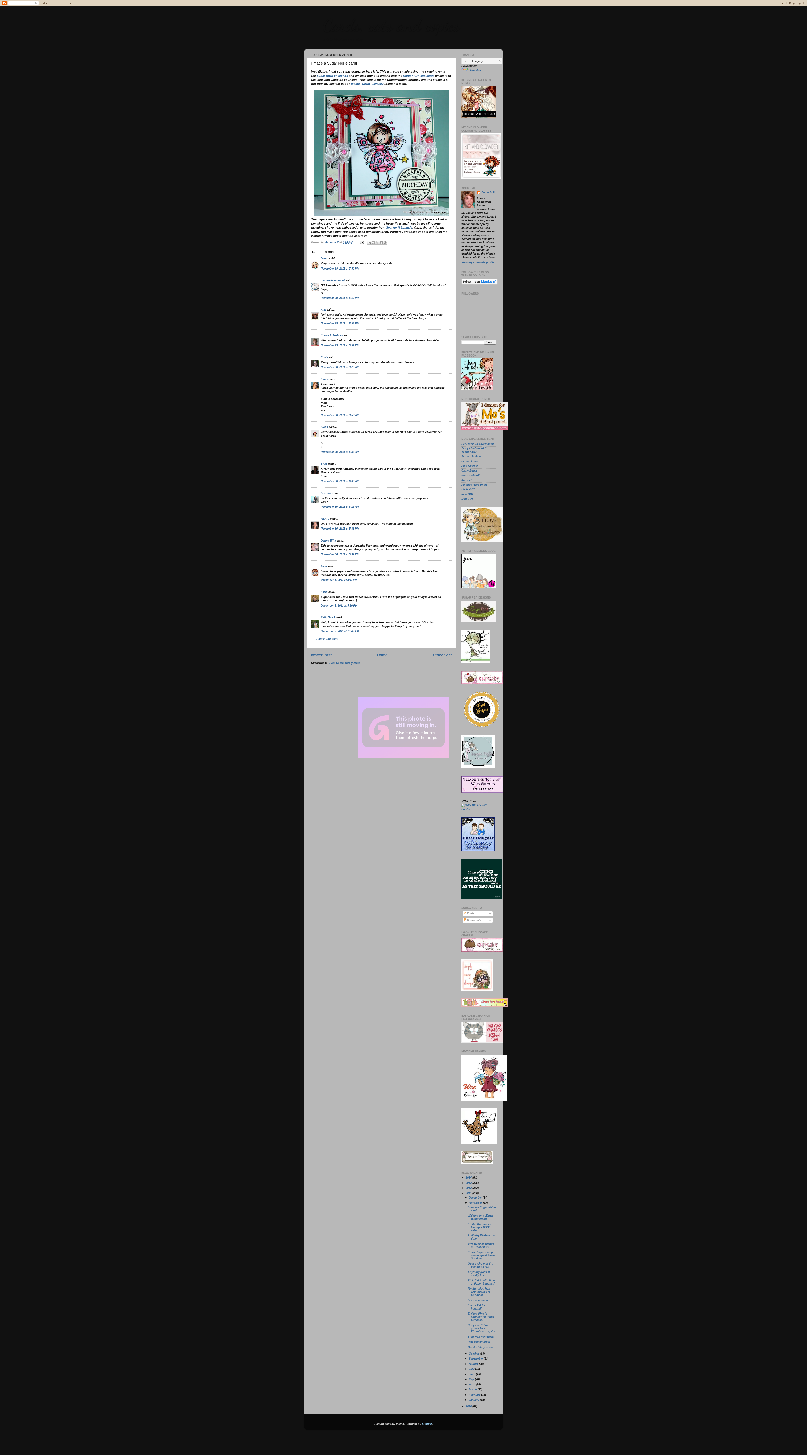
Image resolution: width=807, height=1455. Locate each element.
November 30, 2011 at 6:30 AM (340, 481)
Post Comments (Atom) (344, 663)
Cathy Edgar (469, 470)
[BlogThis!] (373, 243)
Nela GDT (467, 494)
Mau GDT (467, 498)
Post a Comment (327, 638)
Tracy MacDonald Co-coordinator (475, 450)
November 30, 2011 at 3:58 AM (340, 415)
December (476, 1197)
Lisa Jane (327, 493)
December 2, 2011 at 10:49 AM (340, 631)
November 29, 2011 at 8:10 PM (340, 297)
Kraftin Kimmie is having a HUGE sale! (479, 1227)
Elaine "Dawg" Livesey (367, 83)
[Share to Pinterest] (385, 243)
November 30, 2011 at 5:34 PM (340, 554)
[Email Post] (362, 242)
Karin (324, 592)
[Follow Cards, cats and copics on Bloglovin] (479, 283)
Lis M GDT (468, 489)
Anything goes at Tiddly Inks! (479, 1274)
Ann (323, 309)
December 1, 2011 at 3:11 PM (339, 580)
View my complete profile (477, 262)
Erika (324, 463)
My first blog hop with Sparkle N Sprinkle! (479, 1291)
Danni (324, 258)
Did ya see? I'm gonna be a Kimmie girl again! (481, 1328)
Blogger (427, 1423)
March (473, 1389)
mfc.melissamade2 (333, 280)
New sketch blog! (479, 1341)
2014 (469, 1177)
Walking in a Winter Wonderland (480, 1217)
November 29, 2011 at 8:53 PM (340, 323)
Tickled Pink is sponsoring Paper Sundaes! (481, 1317)
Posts (470, 913)
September (476, 1358)
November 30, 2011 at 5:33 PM (340, 528)
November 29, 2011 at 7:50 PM (340, 268)
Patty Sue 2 (328, 617)
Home (382, 655)
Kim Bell (466, 480)
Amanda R (488, 192)
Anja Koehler (469, 465)
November (476, 1202)
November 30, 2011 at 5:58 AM (340, 452)
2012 (469, 1188)
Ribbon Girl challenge (418, 75)
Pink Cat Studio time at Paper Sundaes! (481, 1282)
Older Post (442, 655)
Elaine (325, 379)
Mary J (325, 518)
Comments (473, 920)
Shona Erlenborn (332, 335)
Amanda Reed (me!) (474, 484)
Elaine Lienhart (471, 456)
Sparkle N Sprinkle (399, 227)
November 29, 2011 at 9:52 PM (340, 345)
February (475, 1394)
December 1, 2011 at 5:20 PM (339, 605)
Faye (324, 566)
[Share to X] (377, 243)
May (472, 1379)
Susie (324, 357)
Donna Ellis (328, 540)
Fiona (324, 427)
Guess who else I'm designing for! (480, 1265)
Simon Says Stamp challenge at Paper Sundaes (481, 1255)
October (474, 1353)
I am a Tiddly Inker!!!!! (476, 1307)
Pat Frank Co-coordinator (477, 444)
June (472, 1374)
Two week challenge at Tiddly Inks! (481, 1245)
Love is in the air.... (480, 1300)
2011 (469, 1193)
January (474, 1399)
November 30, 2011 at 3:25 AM (340, 367)
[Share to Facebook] (381, 243)
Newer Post (321, 655)
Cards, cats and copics (391, 25)
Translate (476, 70)
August (474, 1363)
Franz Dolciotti (470, 475)
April (472, 1384)
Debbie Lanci (469, 461)
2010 (469, 1406)
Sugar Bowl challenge (332, 75)
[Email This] (369, 243)
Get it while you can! (481, 1347)
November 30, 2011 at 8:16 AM (340, 506)
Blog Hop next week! (481, 1336)
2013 (469, 1182)
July (472, 1369)
